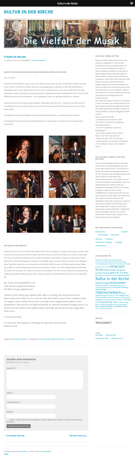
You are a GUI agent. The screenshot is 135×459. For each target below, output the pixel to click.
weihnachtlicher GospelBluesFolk (112, 306)
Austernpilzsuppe (101, 262)
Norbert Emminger (121, 287)
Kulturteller (115, 235)
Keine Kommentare (39, 60)
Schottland (107, 300)
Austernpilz (118, 260)
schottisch (99, 300)
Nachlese (23, 339)
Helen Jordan (109, 270)
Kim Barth (114, 275)
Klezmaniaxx (123, 275)
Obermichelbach (108, 292)
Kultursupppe (103, 235)
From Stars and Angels (123, 264)
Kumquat (98, 285)
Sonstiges (118, 242)
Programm (109, 239)
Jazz (96, 275)
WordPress (24, 451)
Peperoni (106, 295)
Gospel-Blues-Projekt (102, 267)
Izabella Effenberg (102, 273)
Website (10, 412)
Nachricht (11, 368)
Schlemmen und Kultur (103, 242)
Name (10, 393)
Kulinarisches (100, 232)
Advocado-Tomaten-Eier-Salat (104, 260)
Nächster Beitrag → (78, 436)
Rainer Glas (124, 295)
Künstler (16, 339)
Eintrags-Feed (111, 335)
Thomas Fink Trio (108, 302)
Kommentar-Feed (102, 338)
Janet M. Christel (44, 339)
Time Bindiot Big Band (106, 304)
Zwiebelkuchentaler (105, 308)
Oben (6, 454)
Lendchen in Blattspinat (110, 285)
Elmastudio (47, 451)
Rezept (97, 297)
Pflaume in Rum (114, 295)
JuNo (101, 275)
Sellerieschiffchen (117, 300)
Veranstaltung (100, 246)
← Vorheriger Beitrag (14, 436)
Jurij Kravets (107, 275)
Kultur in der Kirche (28, 11)
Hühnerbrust (121, 270)
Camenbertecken (113, 262)
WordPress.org (117, 338)
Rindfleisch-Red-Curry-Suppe (110, 297)
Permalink (70, 339)
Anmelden (99, 335)
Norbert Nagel (100, 289)
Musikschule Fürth (108, 287)
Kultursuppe (102, 282)
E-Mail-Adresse (13, 402)
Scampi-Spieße (125, 297)
